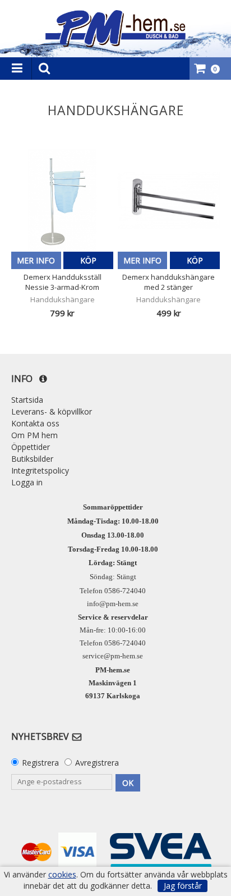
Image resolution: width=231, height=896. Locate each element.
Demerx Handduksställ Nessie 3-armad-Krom (62, 282)
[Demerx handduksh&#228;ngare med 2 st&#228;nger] (169, 200)
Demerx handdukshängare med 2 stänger (168, 282)
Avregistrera (97, 762)
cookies (62, 875)
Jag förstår (183, 885)
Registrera (40, 762)
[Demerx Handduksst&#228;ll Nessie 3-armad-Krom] (62, 200)
